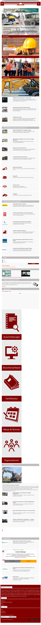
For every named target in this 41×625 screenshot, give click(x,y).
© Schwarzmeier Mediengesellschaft (7, 619)
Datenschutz (3, 612)
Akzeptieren (28, 561)
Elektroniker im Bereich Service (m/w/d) (22, 541)
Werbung (3, 286)
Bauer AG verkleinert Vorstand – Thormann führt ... (24, 511)
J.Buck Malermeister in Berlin (19, 204)
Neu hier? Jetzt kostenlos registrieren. (9, 267)
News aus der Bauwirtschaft (13, 596)
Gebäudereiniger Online (6, 291)
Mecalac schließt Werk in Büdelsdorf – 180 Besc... (24, 519)
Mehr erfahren (12, 561)
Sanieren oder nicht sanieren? (19, 147)
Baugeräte (13, 594)
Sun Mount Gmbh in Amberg (19, 230)
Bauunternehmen (4, 593)
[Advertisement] (20, 301)
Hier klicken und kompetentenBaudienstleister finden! (9, 49)
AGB (2, 609)
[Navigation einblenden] (2, 4)
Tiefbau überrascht (17, 117)
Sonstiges (15, 193)
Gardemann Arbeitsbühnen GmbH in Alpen (22, 248)
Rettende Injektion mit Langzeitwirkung (22, 130)
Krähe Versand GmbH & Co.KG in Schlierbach (23, 212)
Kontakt (2, 605)
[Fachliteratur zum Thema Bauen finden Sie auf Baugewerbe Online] (12, 401)
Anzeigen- (29, 594)
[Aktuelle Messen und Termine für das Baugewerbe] (12, 432)
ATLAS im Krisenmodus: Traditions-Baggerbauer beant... (23, 502)
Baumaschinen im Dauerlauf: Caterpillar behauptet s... (22, 493)
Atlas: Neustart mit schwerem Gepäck (10, 485)
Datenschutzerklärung (22, 557)
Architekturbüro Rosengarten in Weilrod (22, 221)
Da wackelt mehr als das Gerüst (20, 156)
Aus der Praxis (16, 185)
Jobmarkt (34, 594)
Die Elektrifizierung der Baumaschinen (21, 107)
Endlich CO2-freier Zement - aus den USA (22, 97)
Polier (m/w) (16, 576)
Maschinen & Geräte (17, 167)
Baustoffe (15, 176)
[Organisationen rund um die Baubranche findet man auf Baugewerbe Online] (12, 462)
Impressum (3, 611)
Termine (2, 596)
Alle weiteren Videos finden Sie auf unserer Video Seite (12, 277)
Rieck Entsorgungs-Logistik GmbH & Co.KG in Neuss (23, 240)
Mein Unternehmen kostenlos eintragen (11, 46)
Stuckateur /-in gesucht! (18, 550)
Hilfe (2, 603)
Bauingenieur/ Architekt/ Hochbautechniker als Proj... (23, 568)
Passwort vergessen (5, 265)
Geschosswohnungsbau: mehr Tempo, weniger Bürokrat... (23, 139)
